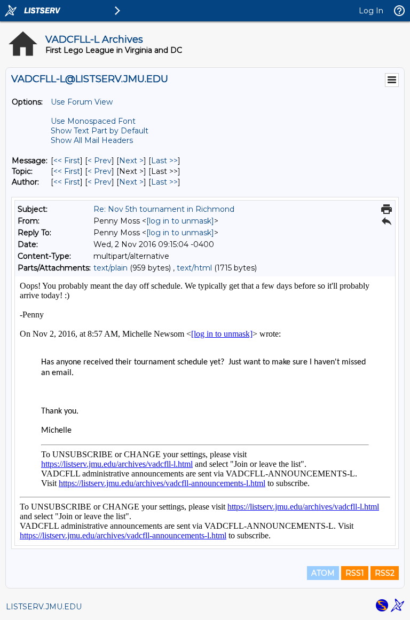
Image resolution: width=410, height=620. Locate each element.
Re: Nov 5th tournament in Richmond (163, 209)
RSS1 (354, 573)
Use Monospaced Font (93, 121)
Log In (371, 10)
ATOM (323, 573)
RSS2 (385, 573)
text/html (194, 268)
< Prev (100, 160)
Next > (131, 160)
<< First (66, 160)
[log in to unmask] (180, 221)
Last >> (164, 160)
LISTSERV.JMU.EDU (44, 606)
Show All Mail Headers (92, 140)
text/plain (110, 268)
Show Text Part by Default (99, 131)
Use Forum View (82, 102)
